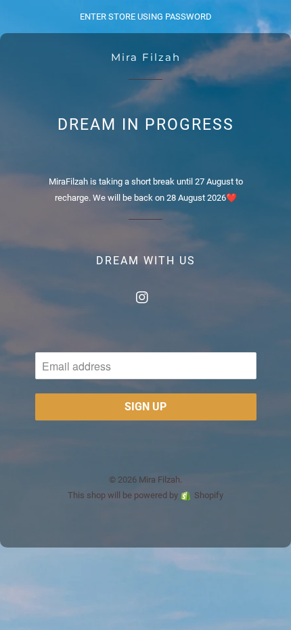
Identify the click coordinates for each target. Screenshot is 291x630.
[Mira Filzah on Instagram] (145, 294)
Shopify (208, 495)
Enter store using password (146, 16)
